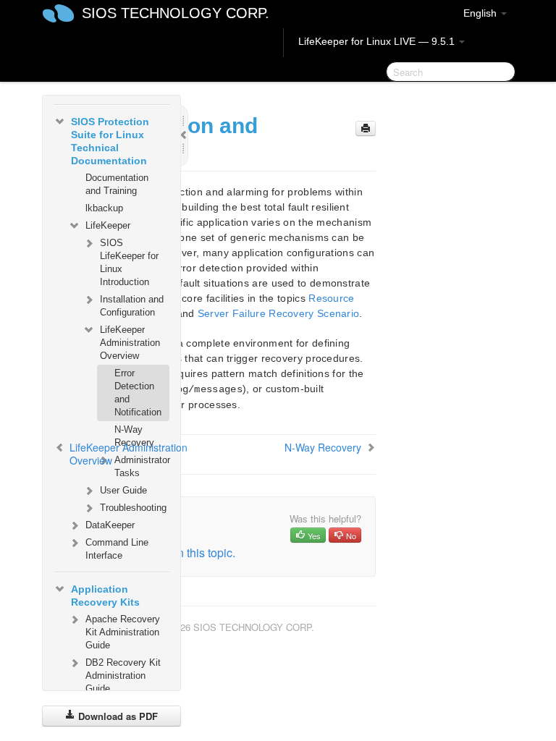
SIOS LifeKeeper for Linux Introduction (129, 262)
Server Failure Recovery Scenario (279, 313)
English (481, 13)
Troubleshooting (133, 507)
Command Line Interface (116, 549)
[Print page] (365, 128)
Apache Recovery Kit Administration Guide (122, 632)
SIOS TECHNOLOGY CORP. (175, 13)
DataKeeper (110, 525)
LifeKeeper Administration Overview (130, 342)
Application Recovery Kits (105, 595)
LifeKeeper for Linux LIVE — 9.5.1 (378, 41)
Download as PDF (116, 716)
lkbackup (104, 208)
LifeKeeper (107, 225)
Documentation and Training (116, 184)
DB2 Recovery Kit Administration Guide (123, 675)
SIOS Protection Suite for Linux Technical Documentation (110, 141)
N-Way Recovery (134, 436)
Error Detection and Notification (137, 393)
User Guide (123, 490)
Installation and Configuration (132, 306)
